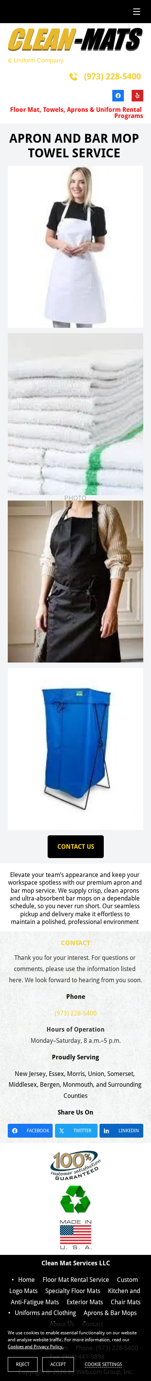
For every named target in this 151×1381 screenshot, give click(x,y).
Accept (58, 1364)
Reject (22, 1364)
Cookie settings (103, 1364)
